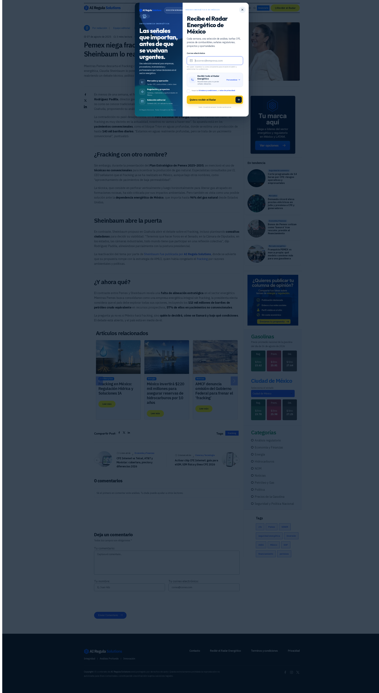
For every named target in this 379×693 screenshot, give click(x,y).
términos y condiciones (208, 90)
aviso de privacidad (227, 90)
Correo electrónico (196, 53)
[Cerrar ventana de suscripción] (242, 9)
